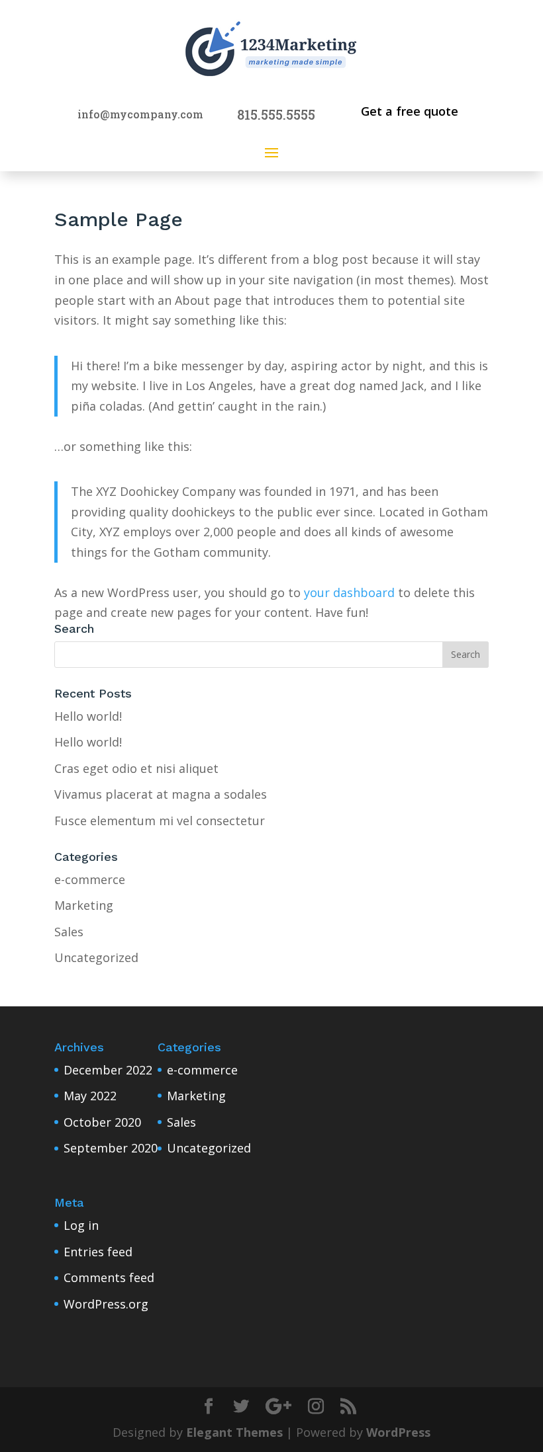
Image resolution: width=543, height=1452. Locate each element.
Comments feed (109, 1277)
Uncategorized (96, 957)
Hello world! (88, 716)
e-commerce (89, 879)
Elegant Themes (234, 1432)
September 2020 (111, 1148)
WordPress (398, 1432)
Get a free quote (409, 111)
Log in (81, 1225)
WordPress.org (106, 1304)
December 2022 (108, 1070)
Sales (68, 932)
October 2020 (102, 1122)
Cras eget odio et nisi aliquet (136, 768)
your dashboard (349, 592)
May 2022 (90, 1096)
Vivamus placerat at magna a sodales (160, 794)
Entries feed (98, 1252)
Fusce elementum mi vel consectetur (159, 820)
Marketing (83, 905)
